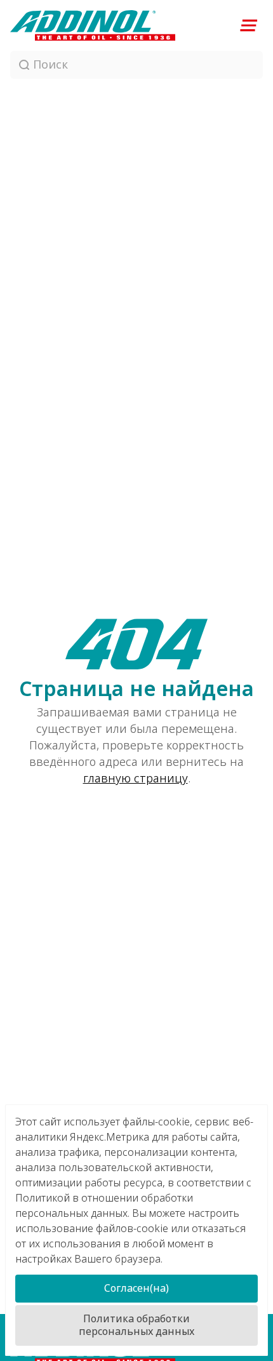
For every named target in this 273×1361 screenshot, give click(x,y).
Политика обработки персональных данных (136, 1325)
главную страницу (135, 778)
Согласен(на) (136, 1288)
